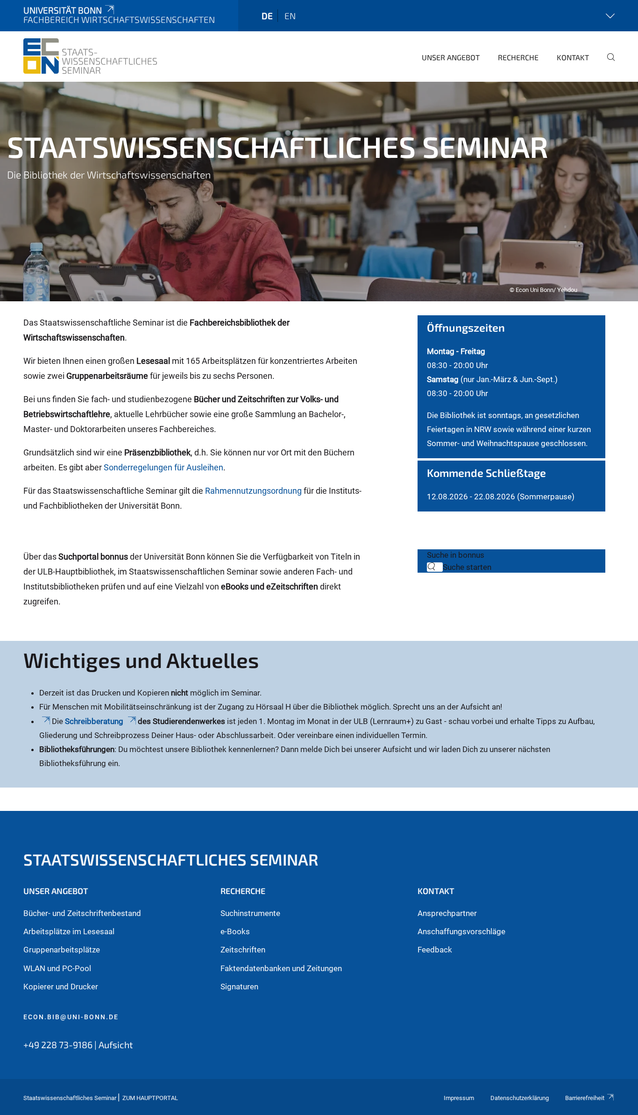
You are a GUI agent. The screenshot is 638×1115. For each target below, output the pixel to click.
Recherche (518, 57)
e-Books (235, 931)
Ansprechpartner (447, 913)
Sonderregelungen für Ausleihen (163, 467)
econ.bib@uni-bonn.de (71, 1017)
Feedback (435, 949)
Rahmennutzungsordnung (254, 491)
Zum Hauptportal (150, 1097)
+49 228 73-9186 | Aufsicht (78, 1044)
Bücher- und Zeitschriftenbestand (82, 913)
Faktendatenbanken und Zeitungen (281, 968)
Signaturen (239, 986)
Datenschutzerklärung (519, 1097)
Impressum (459, 1097)
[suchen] (607, 63)
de (267, 15)
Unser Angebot (451, 57)
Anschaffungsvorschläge (461, 931)
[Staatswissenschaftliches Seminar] (90, 56)
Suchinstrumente (250, 913)
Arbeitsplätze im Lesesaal (68, 931)
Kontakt (573, 57)
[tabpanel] (319, 191)
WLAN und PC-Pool (57, 968)
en (290, 15)
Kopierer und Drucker (60, 986)
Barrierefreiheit (584, 1097)
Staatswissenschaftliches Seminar (171, 859)
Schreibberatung (95, 721)
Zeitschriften (242, 949)
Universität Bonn (62, 10)
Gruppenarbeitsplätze (61, 949)
